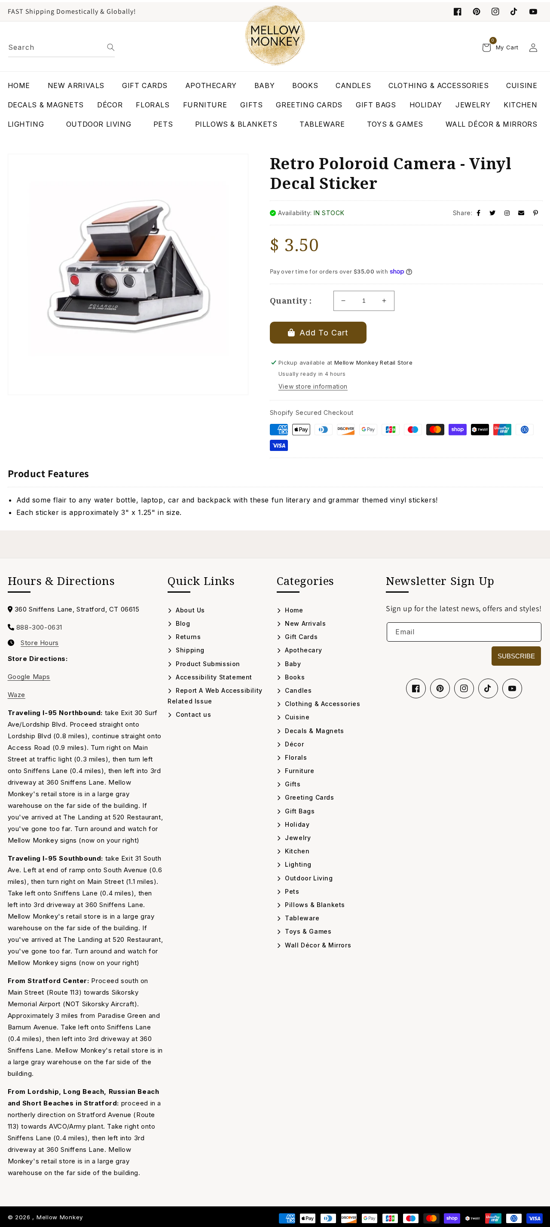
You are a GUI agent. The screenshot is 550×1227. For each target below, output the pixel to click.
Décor (293, 744)
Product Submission (207, 663)
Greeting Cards (308, 797)
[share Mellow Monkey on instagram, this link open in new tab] (507, 212)
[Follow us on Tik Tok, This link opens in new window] (514, 11)
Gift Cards (300, 636)
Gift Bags (299, 811)
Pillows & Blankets (314, 904)
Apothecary (302, 650)
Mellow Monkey (60, 1217)
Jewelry (297, 837)
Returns (187, 636)
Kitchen (296, 851)
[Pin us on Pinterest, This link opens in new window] (476, 11)
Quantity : (291, 300)
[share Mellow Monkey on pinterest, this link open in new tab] (535, 212)
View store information (313, 386)
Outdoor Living (308, 878)
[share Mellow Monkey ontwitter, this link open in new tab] (492, 212)
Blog (182, 623)
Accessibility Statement (213, 677)
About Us (189, 610)
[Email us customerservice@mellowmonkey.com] (521, 212)
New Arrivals (304, 623)
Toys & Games (307, 931)
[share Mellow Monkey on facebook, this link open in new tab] (479, 212)
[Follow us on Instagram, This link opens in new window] (495, 11)
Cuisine (296, 717)
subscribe (516, 656)
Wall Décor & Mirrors (317, 945)
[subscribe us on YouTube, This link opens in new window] (533, 11)
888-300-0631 (39, 627)
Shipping (189, 650)
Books (294, 677)
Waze (16, 695)
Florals (295, 757)
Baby (292, 663)
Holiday (296, 824)
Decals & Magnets (313, 730)
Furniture (299, 770)
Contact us (192, 714)
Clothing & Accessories (321, 703)
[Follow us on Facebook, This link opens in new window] (457, 11)
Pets (291, 891)
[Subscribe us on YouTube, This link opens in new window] (512, 688)
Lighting (297, 864)
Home (293, 610)
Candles (297, 690)
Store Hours (40, 642)
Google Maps (29, 677)
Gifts (291, 784)
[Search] (111, 47)
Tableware (301, 918)
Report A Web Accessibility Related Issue (215, 696)
